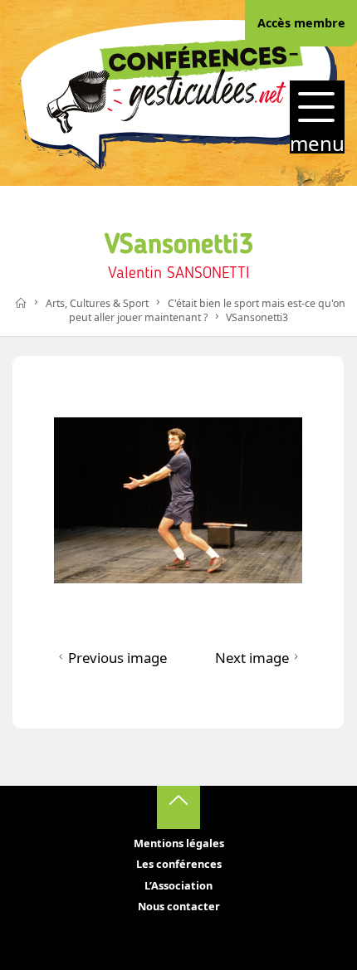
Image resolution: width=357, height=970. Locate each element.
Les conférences (179, 863)
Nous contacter (179, 906)
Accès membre (301, 23)
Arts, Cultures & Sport (97, 303)
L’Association (178, 885)
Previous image (117, 657)
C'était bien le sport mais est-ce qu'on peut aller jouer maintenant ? (207, 310)
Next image (252, 657)
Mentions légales (179, 843)
